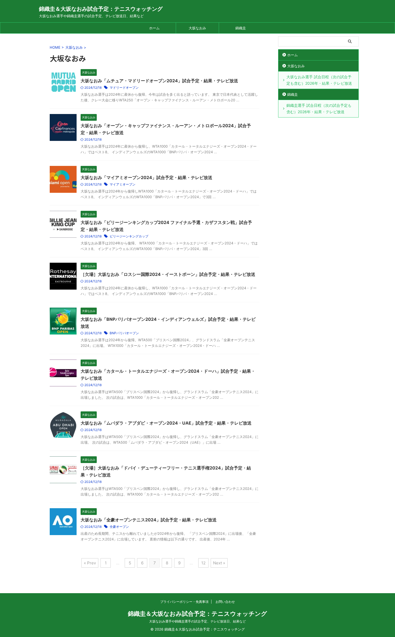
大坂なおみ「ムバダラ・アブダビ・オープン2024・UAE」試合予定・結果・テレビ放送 (166, 423)
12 (203, 562)
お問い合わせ (225, 602)
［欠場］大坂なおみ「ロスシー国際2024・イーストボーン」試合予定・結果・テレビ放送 (168, 274)
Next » (219, 562)
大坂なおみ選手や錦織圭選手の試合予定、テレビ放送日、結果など (197, 621)
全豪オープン (119, 527)
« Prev (90, 562)
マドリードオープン (124, 88)
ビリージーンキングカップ (129, 236)
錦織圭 (240, 28)
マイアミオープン (122, 184)
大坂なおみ (197, 28)
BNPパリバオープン (124, 333)
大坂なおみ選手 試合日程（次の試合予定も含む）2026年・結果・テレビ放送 (319, 80)
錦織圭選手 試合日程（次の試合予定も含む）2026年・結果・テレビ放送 (318, 108)
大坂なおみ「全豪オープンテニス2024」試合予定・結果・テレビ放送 (149, 519)
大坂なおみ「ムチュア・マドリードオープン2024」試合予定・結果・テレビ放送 (159, 80)
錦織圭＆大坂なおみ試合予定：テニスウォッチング (101, 9)
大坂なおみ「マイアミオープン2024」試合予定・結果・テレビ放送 (146, 177)
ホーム (154, 28)
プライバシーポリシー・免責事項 (184, 602)
